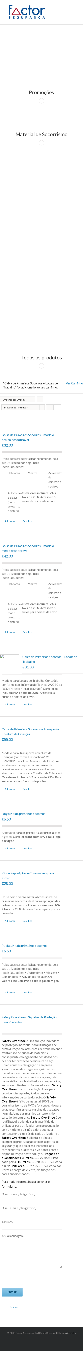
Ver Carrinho (74, 383)
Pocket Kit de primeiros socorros (24, 945)
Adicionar (10, 521)
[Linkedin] (43, 1340)
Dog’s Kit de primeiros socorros (23, 813)
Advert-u (71, 1332)
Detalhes (27, 521)
